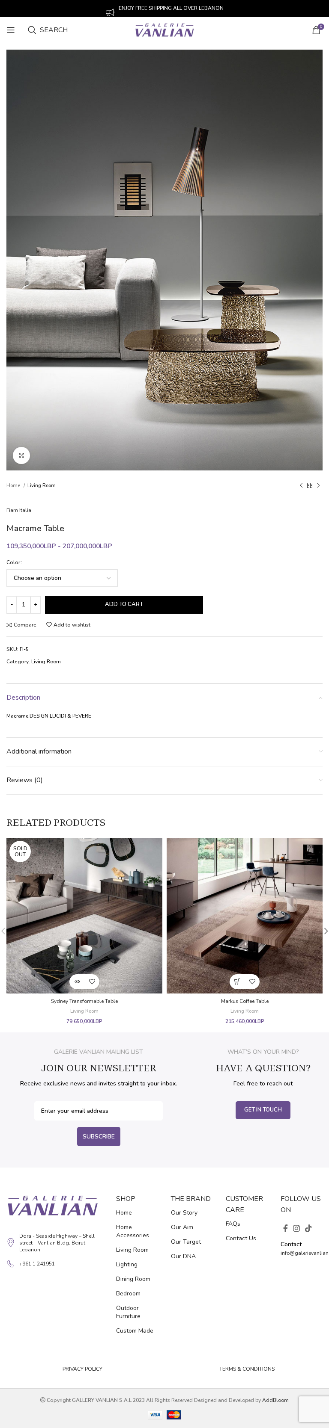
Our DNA (183, 1256)
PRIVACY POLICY (82, 1369)
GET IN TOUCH (263, 1110)
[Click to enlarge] (21, 455)
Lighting (127, 1264)
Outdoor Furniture (128, 1312)
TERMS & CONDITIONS (247, 1369)
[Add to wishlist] (91, 981)
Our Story (184, 1213)
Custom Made (134, 1331)
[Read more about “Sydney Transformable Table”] (76, 981)
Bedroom (128, 1293)
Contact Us (241, 1238)
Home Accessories (132, 1231)
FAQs (233, 1224)
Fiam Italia (18, 510)
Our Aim (182, 1227)
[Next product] (318, 485)
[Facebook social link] (285, 1228)
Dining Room (133, 1279)
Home (13, 485)
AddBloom (275, 1400)
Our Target (186, 1242)
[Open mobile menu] (10, 29)
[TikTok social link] (308, 1228)
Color (13, 562)
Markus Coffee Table (245, 1001)
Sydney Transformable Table (84, 1001)
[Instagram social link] (296, 1228)
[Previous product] (301, 485)
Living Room (41, 485)
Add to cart (124, 604)
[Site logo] (164, 29)
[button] (237, 981)
